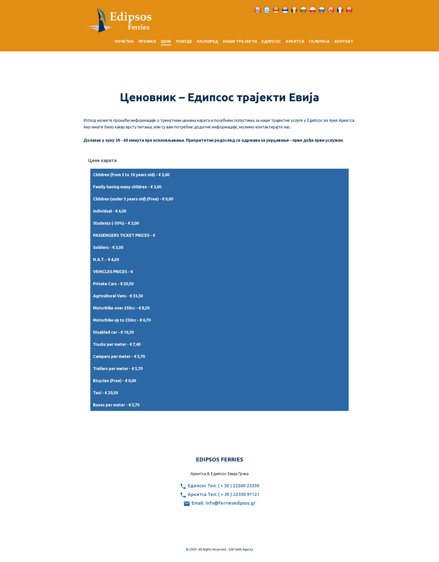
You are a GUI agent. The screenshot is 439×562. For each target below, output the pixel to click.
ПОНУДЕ (184, 41)
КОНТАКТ (344, 41)
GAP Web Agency (240, 549)
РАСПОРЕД (207, 41)
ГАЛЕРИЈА (319, 41)
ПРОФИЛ (147, 41)
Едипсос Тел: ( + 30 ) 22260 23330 (223, 485)
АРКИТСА (295, 41)
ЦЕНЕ (166, 41)
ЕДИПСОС (271, 41)
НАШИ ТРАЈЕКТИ (240, 41)
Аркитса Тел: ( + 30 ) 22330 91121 (223, 494)
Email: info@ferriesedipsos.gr (223, 503)
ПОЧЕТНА (124, 41)
